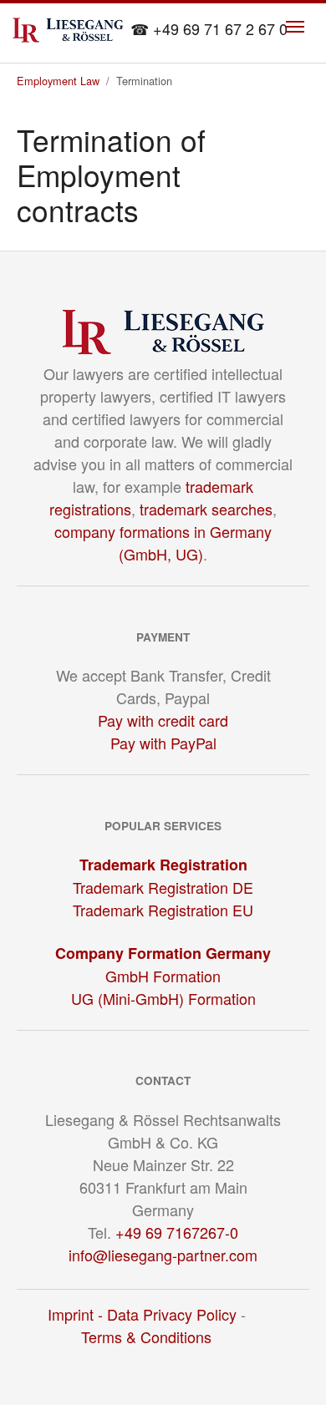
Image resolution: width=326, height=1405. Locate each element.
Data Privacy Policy (172, 1314)
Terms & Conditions (146, 1336)
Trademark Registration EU (163, 910)
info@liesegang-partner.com (163, 1255)
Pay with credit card (163, 720)
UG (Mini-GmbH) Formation (163, 998)
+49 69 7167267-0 (176, 1232)
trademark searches (206, 509)
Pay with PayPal (163, 742)
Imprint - (77, 1314)
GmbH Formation (163, 976)
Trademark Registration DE (163, 887)
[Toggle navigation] (295, 27)
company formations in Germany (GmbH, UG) (163, 542)
